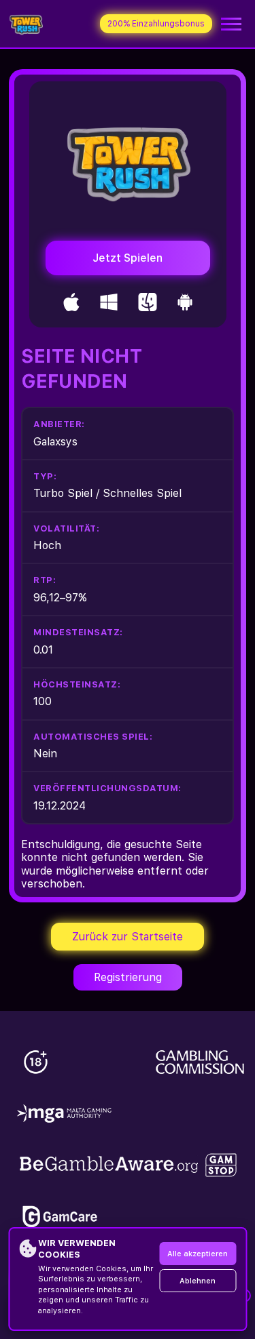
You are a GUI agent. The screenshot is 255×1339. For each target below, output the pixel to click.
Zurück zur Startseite (127, 936)
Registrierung (128, 977)
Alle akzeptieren (197, 1254)
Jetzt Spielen (127, 258)
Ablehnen (198, 1281)
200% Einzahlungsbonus (156, 23)
